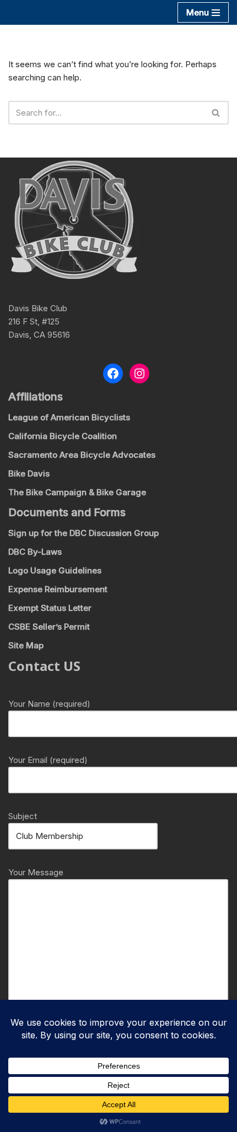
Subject (22, 816)
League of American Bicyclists (69, 417)
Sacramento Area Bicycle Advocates (81, 454)
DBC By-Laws (35, 551)
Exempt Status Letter (49, 608)
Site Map (26, 645)
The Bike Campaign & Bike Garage (77, 492)
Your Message (35, 872)
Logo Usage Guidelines (54, 570)
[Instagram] (139, 373)
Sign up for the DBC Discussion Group (83, 533)
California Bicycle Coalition (62, 436)
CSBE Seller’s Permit (49, 626)
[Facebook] (113, 373)
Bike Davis (29, 473)
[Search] (216, 112)
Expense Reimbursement (57, 589)
